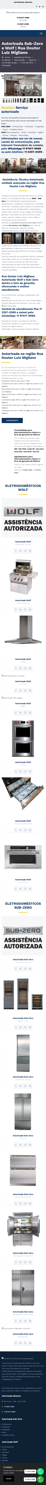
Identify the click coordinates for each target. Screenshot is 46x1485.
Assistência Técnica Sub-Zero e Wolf (16, 381)
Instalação (6, 65)
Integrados (39, 127)
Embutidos (29, 127)
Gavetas (13, 135)
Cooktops (32, 132)
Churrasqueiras (13, 132)
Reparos (32, 60)
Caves (5, 129)
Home (7, 57)
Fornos (5, 135)
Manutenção (19, 60)
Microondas (23, 135)
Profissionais (17, 127)
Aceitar (8, 1479)
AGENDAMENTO (12, 420)
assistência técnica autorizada (24, 223)
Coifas (23, 132)
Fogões (40, 132)
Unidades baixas (16, 129)
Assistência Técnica (22, 57)
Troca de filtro (27, 63)
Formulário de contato (28, 145)
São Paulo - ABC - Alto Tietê (15, 1401)
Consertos (6, 60)
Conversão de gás (9, 63)
